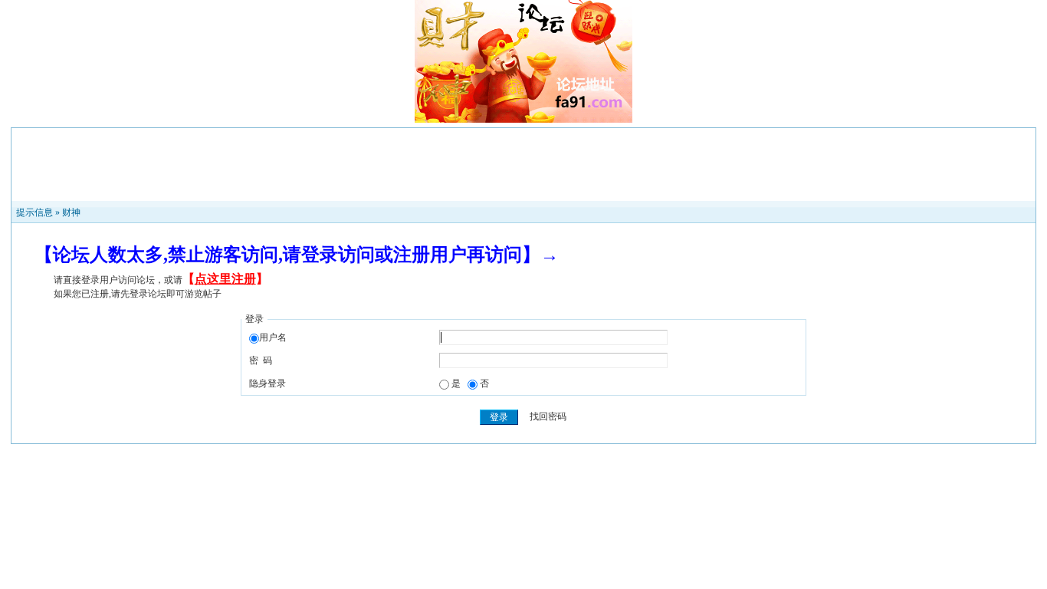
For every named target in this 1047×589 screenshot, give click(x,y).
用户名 (273, 337)
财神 (71, 212)
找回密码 (548, 417)
